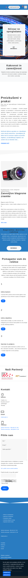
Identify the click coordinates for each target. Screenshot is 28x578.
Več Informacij (13, 48)
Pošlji (4, 488)
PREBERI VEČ (5, 143)
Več (3, 301)
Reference (13, 248)
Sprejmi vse (7, 574)
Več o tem (3, 222)
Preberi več (7, 572)
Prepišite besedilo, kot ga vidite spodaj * (9, 472)
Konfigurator (14, 7)
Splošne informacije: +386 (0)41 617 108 (9, 427)
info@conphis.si (4, 417)
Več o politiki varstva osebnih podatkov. (9, 468)
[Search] (21, 7)
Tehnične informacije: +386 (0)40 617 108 (10, 429)
